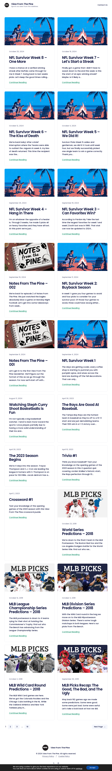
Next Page (100, 727)
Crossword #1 (21, 500)
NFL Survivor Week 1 (78, 361)
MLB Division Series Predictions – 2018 (78, 606)
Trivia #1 (69, 456)
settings (79, 769)
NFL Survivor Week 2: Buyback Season (79, 285)
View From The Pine (22, 4)
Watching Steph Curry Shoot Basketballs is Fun (28, 408)
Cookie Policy (64, 756)
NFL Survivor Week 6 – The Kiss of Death (28, 134)
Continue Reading (18, 82)
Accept (92, 768)
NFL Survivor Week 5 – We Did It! (81, 134)
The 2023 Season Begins (23, 458)
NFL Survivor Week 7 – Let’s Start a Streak (80, 60)
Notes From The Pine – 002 (28, 285)
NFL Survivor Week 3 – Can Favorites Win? (81, 211)
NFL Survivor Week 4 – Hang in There (28, 211)
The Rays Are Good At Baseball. (80, 407)
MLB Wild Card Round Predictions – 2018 (27, 687)
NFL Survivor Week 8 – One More (28, 60)
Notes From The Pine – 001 (28, 363)
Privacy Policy (48, 756)
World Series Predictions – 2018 (77, 532)
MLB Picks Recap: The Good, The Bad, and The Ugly (82, 689)
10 (27, 727)
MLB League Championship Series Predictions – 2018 (28, 608)
